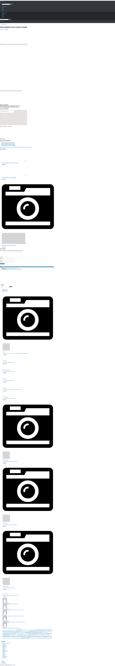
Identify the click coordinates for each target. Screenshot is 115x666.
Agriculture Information (6, 369)
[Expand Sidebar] (0, 265)
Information (5, 360)
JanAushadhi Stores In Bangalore (24, 635)
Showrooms (5, 651)
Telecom (7, 586)
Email (1, 260)
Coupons (4, 644)
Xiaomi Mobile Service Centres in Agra (8, 142)
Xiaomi (21, 147)
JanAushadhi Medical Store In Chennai (22, 633)
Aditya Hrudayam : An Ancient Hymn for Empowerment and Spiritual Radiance (15, 353)
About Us (3, 661)
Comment (2, 257)
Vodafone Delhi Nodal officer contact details (10, 461)
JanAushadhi (28, 632)
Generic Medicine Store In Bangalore (12, 631)
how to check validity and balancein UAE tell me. (10, 603)
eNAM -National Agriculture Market (8, 362)
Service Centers (4, 6)
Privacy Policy (4, 662)
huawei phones (16, 632)
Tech (2, 15)
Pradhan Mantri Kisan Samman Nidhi (9, 371)
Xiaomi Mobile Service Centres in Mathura (8, 144)
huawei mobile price (5, 632)
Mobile (3, 8)
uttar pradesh (18, 147)
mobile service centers (9, 636)
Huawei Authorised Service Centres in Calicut (10, 162)
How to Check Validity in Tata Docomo (9, 587)
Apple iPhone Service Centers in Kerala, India (10, 524)
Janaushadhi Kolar (45, 632)
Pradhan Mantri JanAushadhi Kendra (43, 636)
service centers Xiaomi (12, 147)
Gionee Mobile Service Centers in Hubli (8, 245)
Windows (4, 657)
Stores (3, 10)
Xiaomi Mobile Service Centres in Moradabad (9, 145)
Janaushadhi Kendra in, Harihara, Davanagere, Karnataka (12, 389)
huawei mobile (42, 631)
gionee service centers (26, 631)
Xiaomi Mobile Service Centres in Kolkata (9, 177)
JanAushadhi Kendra (37, 632)
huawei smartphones (22, 632)
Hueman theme (13, 664)
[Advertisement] (27, 36)
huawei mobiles (10, 632)
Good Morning (5, 646)
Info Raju (2, 29)
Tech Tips (3, 9)
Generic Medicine (38, 629)
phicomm (17, 636)
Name (1, 258)
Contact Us (3, 663)
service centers (6, 147)
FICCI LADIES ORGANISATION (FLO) (8, 380)
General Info (5, 645)
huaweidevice (36, 631)
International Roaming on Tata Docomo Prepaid (10, 595)
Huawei (31, 631)
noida (3, 147)
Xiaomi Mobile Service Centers (27, 147)
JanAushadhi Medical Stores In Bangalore (37, 633)
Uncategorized (5, 656)
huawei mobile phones (48, 631)
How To (3, 7)
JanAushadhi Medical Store (9, 633)
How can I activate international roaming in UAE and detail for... (13, 609)
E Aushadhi (19, 629)
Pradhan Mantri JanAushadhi (27, 636)
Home (3, 5)
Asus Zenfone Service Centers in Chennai (9, 398)
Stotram (4, 351)
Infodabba (1, 1)
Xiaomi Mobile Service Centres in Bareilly (8, 143)
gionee (22, 631)
